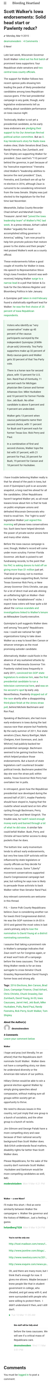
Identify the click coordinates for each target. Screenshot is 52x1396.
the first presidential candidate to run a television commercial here (26, 681)
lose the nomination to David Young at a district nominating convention (25, 933)
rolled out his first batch (32, 59)
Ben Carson (34, 985)
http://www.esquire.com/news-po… (28, 1264)
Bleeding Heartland (26, 3)
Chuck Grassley (28, 993)
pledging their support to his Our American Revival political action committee (24, 132)
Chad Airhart (40, 989)
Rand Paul (28, 1006)
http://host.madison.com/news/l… (28, 1243)
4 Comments (30, 41)
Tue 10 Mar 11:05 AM (23, 1314)
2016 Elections (18, 985)
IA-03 (33, 998)
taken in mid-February (35, 298)
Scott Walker (34, 1010)
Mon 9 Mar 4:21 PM (34, 1183)
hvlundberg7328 (13, 1227)
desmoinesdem (12, 41)
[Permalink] (4, 36)
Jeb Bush (34, 1002)
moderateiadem (13, 1183)
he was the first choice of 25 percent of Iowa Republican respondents (24, 311)
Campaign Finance (21, 989)
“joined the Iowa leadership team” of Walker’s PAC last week (25, 220)
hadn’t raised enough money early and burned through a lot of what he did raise (25, 823)
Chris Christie (11, 993)
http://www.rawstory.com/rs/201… (28, 1257)
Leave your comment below (19, 1038)
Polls (19, 1006)
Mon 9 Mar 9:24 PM (34, 1227)
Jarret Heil (22, 1002)
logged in (23, 1374)
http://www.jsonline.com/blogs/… (27, 1250)
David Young (22, 998)
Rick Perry (20, 1010)
